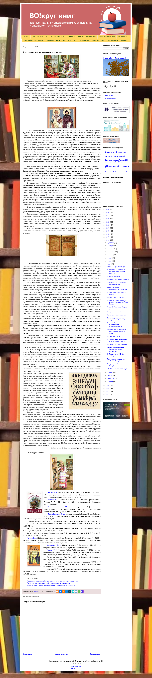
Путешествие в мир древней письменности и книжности (48, 583)
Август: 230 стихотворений (115, 156)
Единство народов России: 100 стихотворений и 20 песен (116, 161)
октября (111, 249)
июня (110, 261)
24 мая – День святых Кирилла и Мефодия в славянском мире (51, 585)
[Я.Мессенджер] (73, 591)
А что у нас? (72, 40)
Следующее (27, 654)
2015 (108, 385)
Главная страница (61, 654)
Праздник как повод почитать (33, 40)
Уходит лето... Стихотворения (116, 152)
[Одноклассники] (63, 591)
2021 (108, 225)
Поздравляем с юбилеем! (116, 312)
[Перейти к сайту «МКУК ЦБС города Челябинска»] (116, 112)
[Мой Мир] (66, 591)
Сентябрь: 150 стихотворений (116, 172)
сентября (111, 252)
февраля (111, 379)
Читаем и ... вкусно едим (56, 40)
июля (110, 258)
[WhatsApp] (79, 591)
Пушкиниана (122, 36)
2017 (108, 237)
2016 (108, 240)
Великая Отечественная (87, 36)
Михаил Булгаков (113, 336)
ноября (110, 246)
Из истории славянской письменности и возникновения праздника (52, 581)
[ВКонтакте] (60, 591)
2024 (108, 216)
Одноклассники (111, 98)
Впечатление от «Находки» (117, 344)
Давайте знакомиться (40, 36)
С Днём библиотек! (114, 276)
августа (110, 255)
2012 (108, 394)
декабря (111, 243)
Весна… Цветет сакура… (116, 297)
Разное (124, 40)
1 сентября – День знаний (114, 58)
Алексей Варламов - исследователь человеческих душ (114, 324)
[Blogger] (57, 591)
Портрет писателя (57, 36)
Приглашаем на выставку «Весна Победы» (116, 360)
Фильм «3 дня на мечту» (116, 266)
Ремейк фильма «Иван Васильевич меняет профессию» (115, 349)
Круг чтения (71, 36)
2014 (108, 388)
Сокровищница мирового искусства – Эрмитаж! (116, 319)
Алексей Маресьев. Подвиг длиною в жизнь (117, 308)
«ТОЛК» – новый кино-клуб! (117, 369)
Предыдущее (95, 654)
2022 (108, 222)
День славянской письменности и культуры (117, 288)
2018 (108, 234)
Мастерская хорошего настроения (92, 40)
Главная (26, 36)
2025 (108, 213)
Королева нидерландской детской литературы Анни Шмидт (117, 302)
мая (109, 264)
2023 (108, 219)
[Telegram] (76, 591)
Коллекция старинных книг (117, 315)
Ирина (36, 591)
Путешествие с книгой (107, 36)
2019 (108, 231)
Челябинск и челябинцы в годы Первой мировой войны (116, 331)
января (110, 382)
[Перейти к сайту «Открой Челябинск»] (116, 131)
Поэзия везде (113, 40)
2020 (108, 228)
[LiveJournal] (69, 591)
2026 (108, 210)
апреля (110, 372)
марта (110, 375)
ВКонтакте (109, 95)
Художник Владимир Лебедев (118, 279)
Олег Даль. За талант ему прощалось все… (116, 283)
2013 (108, 391)
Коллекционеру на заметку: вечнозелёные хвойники (117, 340)
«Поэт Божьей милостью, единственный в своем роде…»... (116, 271)
